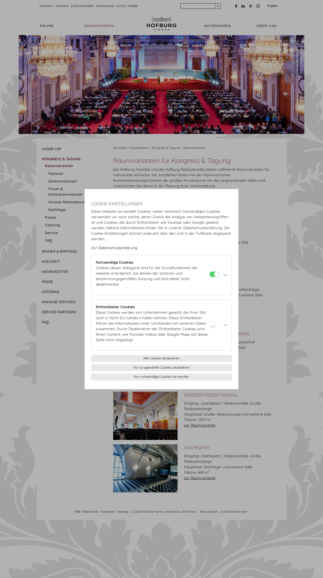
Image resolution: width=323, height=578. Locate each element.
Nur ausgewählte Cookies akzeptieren (161, 367)
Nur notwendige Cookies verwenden (161, 377)
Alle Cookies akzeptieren (161, 358)
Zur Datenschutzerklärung (114, 247)
